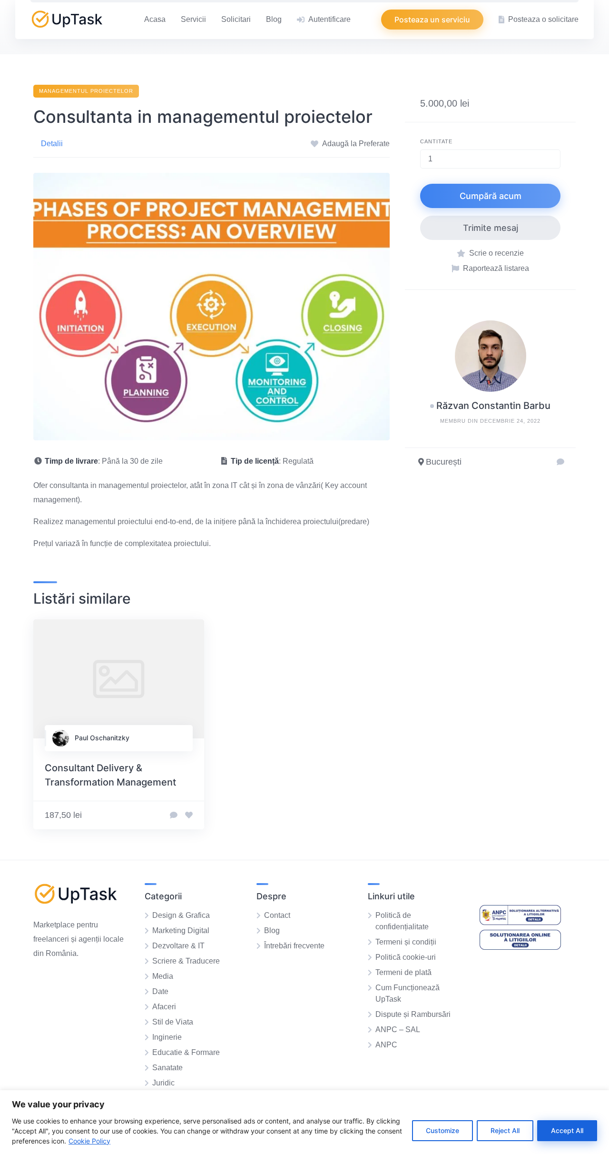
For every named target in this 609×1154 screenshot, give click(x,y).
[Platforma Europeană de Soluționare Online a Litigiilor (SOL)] (520, 947)
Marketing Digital (180, 930)
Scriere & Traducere (186, 961)
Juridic (163, 1083)
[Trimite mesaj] (560, 462)
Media (162, 976)
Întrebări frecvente (294, 946)
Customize (442, 1130)
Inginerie (167, 1037)
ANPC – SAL (397, 1029)
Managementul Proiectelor (86, 91)
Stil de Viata (172, 1022)
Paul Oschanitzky (102, 738)
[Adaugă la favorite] (189, 815)
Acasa (155, 19)
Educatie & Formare (186, 1052)
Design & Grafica (181, 915)
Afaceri (164, 1007)
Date (160, 991)
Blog (274, 19)
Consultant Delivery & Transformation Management (110, 775)
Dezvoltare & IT (178, 946)
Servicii (193, 19)
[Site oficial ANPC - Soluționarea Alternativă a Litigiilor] (520, 922)
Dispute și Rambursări (413, 1014)
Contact (277, 915)
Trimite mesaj (490, 228)
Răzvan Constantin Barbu (493, 405)
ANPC (386, 1045)
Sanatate (167, 1068)
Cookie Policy (89, 1141)
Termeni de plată (403, 972)
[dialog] (304, 1122)
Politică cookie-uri (405, 957)
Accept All (567, 1130)
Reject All (505, 1130)
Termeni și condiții (405, 942)
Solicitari (236, 19)
